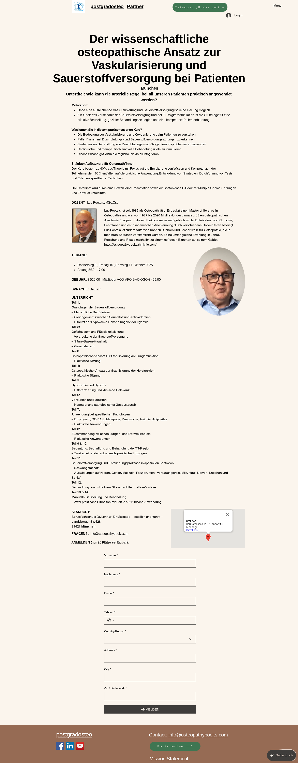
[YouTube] (80, 746)
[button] (240, 311)
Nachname (112, 574)
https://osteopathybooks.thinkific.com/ (130, 244)
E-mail (109, 593)
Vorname (111, 555)
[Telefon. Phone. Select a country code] (111, 620)
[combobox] (150, 639)
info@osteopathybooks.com (109, 533)
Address (110, 650)
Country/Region (115, 631)
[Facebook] (60, 746)
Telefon (109, 612)
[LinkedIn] (70, 746)
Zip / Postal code (115, 688)
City (107, 669)
